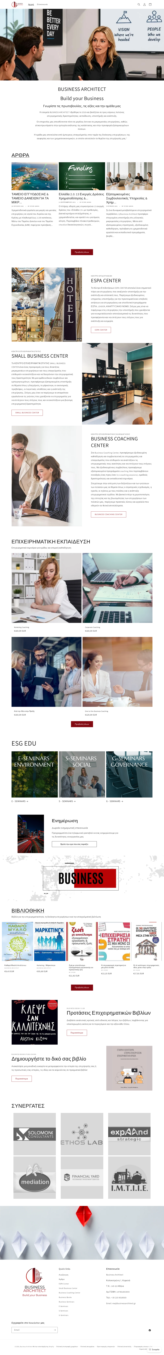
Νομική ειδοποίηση (145, 1349)
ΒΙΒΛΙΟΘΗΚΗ (28, 910)
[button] (139, 4)
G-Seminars (63, 1315)
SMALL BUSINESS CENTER (27, 412)
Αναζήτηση (63, 1274)
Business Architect (26, 1346)
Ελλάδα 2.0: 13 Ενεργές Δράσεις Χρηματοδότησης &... (81, 196)
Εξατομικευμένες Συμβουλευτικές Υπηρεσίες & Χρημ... (126, 198)
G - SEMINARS (113, 801)
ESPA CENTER (101, 330)
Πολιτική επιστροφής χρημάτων (67, 1346)
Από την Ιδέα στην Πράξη (24, 711)
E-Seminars (63, 1306)
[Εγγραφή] (55, 1330)
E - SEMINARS (18, 801)
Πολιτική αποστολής (124, 1346)
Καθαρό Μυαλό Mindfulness (15, 965)
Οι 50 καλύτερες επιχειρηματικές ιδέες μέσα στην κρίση (146, 966)
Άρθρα (61, 1279)
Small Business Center (68, 1288)
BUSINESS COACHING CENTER (108, 514)
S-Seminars (63, 1311)
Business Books (65, 1297)
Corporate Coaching (92, 627)
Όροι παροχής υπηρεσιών (106, 1346)
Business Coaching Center (69, 1293)
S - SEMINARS (66, 801)
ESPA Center (64, 1284)
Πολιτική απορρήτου (87, 1346)
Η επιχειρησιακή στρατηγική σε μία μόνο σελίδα (113, 966)
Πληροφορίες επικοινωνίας (143, 1346)
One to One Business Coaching (96, 711)
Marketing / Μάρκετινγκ (46, 965)
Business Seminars (66, 1301)
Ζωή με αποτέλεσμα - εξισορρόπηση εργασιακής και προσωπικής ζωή (81, 967)
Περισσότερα (77, 1033)
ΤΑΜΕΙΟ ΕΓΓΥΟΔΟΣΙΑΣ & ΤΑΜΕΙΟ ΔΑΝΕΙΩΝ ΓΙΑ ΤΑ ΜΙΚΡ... (30, 198)
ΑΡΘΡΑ (20, 155)
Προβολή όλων (82, 252)
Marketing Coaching (21, 627)
